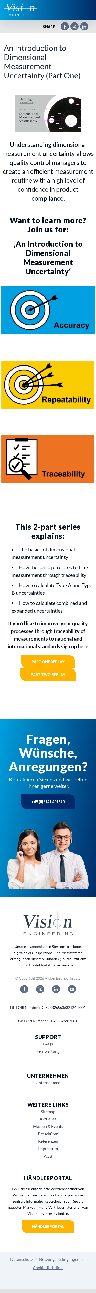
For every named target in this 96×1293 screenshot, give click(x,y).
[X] (72, 27)
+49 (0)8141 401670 (48, 801)
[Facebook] (62, 27)
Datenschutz (21, 1259)
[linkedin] (56, 989)
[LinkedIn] (82, 27)
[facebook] (24, 989)
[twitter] (40, 989)
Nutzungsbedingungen (59, 1259)
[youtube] (72, 989)
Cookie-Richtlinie (48, 1267)
